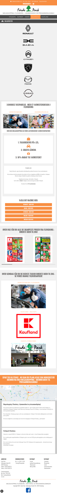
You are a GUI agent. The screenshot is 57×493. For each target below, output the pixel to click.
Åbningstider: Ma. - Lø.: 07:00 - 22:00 (21, 1)
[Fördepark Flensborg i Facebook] (28, 492)
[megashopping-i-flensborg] (11, 1)
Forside (31, 461)
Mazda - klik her (28, 216)
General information (48, 466)
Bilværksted (35, 17)
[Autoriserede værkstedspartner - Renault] (28, 29)
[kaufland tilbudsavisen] (15, 249)
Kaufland (44, 17)
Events (27, 17)
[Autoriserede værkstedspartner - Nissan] (28, 93)
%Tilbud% (12, 17)
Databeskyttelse (47, 468)
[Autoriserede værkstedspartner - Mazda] (28, 81)
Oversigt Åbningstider (20, 463)
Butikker (20, 17)
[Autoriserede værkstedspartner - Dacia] (28, 42)
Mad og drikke (32, 466)
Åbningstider (46, 463)
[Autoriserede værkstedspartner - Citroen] (28, 55)
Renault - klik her (28, 204)
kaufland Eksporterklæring (35, 463)
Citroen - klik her (28, 212)
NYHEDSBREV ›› (27, 4)
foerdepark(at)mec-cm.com (6, 476)
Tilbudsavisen (43, 1)
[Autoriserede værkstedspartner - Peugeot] (28, 68)
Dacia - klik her (28, 208)
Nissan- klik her (28, 219)
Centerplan (35, 1)
